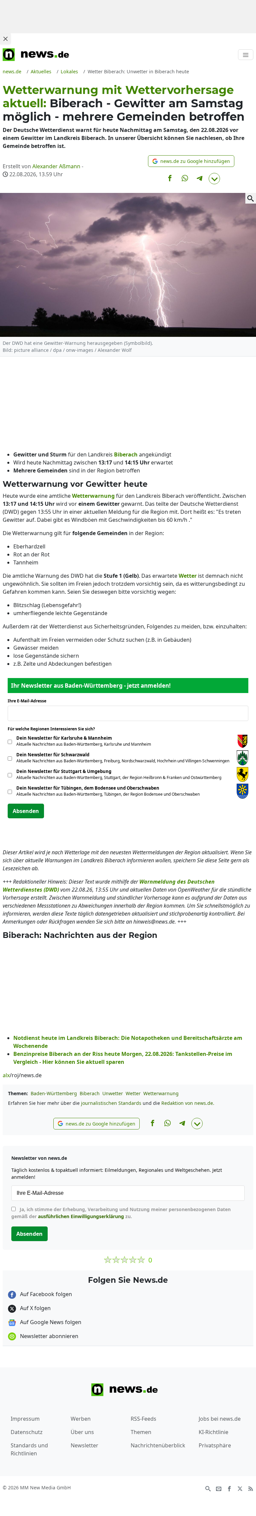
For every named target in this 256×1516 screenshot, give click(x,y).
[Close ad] (5, 38)
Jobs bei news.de (220, 1418)
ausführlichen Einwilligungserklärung (81, 1216)
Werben (81, 1418)
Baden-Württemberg (54, 1093)
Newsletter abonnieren (48, 1336)
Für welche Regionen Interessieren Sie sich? (54, 729)
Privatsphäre (215, 1445)
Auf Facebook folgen (45, 1294)
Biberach (90, 1093)
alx (6, 1075)
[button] (191, 161)
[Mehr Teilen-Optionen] (214, 178)
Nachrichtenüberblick (158, 1445)
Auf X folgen (35, 1308)
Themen (141, 1432)
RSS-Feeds (143, 1418)
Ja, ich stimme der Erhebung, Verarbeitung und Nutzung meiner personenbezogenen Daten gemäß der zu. (121, 1212)
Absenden (26, 811)
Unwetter (112, 1093)
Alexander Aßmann (56, 166)
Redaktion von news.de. (187, 1103)
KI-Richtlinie (213, 1432)
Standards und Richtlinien (29, 1449)
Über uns (82, 1432)
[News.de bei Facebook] (229, 1488)
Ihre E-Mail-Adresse (29, 701)
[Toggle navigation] (245, 54)
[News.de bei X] (240, 1488)
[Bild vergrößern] (250, 198)
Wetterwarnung (161, 1093)
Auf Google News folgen (50, 1322)
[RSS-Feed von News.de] (250, 1488)
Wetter (133, 1093)
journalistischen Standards (111, 1103)
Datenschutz (27, 1432)
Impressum (25, 1418)
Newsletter (84, 1445)
